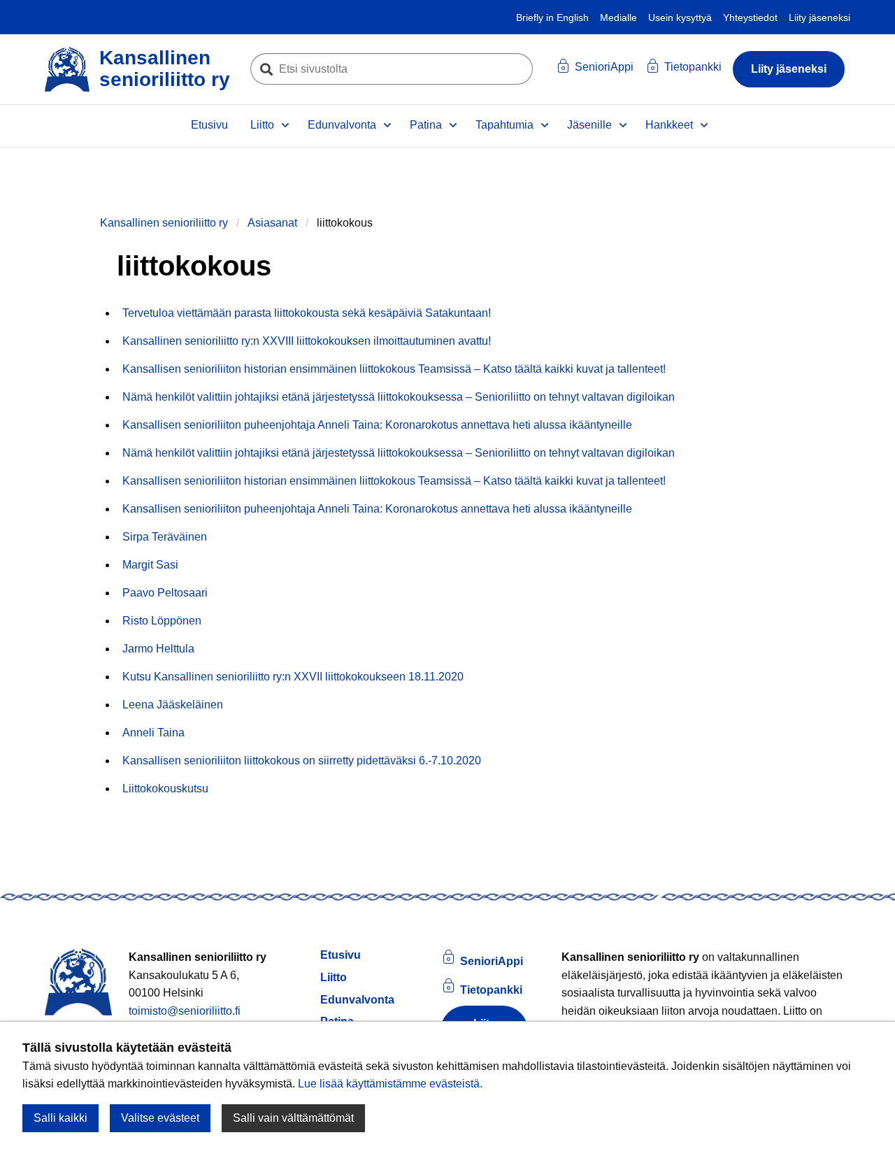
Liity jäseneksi (819, 17)
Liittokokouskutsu (165, 788)
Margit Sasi (150, 565)
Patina (426, 125)
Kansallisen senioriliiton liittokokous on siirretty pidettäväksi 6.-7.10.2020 (301, 760)
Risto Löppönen (161, 621)
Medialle (618, 17)
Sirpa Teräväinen (164, 537)
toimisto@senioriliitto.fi (185, 1011)
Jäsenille (589, 125)
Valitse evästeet (160, 1118)
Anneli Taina (153, 732)
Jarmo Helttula (158, 649)
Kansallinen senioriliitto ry (164, 223)
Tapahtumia (504, 125)
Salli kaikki (60, 1118)
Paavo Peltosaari (165, 593)
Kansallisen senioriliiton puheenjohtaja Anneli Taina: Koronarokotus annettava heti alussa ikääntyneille (377, 425)
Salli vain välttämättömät (293, 1118)
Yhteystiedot (750, 17)
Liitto (262, 125)
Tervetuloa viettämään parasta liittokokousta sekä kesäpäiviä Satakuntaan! (306, 313)
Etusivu (209, 125)
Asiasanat (272, 223)
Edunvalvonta (342, 125)
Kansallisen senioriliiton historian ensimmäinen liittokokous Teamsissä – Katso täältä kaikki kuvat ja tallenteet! (394, 369)
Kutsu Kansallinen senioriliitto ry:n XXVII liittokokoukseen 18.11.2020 (293, 677)
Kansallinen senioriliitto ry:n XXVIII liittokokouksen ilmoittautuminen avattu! (306, 341)
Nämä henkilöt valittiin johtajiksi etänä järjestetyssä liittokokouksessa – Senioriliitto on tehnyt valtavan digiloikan (398, 397)
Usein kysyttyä (680, 17)
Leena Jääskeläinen (172, 705)
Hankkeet (669, 125)
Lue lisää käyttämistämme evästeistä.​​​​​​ (390, 1084)
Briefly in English (552, 17)
